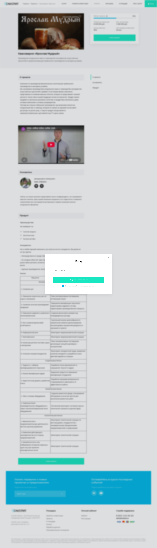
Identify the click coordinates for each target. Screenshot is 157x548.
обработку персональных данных (83, 286)
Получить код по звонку (79, 280)
